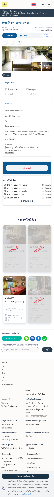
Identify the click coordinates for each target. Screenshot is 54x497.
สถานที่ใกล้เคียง (9, 180)
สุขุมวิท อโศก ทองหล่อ (34, 444)
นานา (27, 390)
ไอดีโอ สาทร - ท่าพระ (32, 424)
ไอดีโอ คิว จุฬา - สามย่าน (10, 439)
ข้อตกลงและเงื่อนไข (34, 454)
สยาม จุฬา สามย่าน (9, 432)
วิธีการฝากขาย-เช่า (34, 467)
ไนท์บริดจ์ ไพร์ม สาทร (9, 406)
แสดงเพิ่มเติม (27, 201)
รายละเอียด (8, 104)
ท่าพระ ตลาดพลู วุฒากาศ (35, 420)
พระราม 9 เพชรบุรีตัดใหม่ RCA (37, 432)
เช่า (3, 369)
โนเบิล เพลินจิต (7, 424)
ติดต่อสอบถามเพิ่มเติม (10, 333)
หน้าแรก (4, 11)
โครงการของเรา (7, 384)
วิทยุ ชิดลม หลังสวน (9, 420)
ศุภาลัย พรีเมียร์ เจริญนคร (34, 403)
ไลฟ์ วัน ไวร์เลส (7, 428)
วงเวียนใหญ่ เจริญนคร (34, 399)
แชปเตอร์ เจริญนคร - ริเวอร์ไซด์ (36, 406)
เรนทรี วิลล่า (41, 13)
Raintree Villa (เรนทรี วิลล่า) (14, 302)
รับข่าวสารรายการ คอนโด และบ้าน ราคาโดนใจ (20, 345)
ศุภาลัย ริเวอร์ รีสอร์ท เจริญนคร (36, 416)
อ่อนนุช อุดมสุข (7, 444)
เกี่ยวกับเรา (31, 463)
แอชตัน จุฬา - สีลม (8, 436)
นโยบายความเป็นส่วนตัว (35, 458)
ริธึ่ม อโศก (28, 436)
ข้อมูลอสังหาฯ (9, 82)
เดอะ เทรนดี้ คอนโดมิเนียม (35, 394)
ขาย (3, 366)
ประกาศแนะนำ (14, 11)
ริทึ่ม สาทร (5, 403)
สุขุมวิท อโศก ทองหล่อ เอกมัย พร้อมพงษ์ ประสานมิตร (18, 13)
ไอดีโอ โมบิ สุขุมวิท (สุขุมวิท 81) (13, 448)
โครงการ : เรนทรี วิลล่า (44, 30)
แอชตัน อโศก (30, 448)
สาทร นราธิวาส (8, 399)
